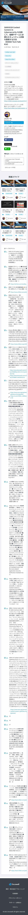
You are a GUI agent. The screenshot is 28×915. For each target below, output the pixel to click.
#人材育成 (8, 66)
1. (6, 252)
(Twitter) (9, 144)
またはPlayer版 (14, 146)
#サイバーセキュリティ (11, 63)
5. (6, 330)
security (20, 193)
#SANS (7, 74)
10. (7, 482)
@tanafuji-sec (7, 120)
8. (6, 401)
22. (7, 827)
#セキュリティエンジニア (12, 70)
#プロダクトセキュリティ (12, 77)
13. (7, 608)
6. (6, 347)
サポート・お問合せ (15, 902)
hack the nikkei (9, 193)
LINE (8, 149)
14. (7, 658)
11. (7, 506)
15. (7, 716)
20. (7, 786)
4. (6, 295)
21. (7, 803)
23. (7, 855)
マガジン (15, 907)
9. (6, 445)
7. (6, 381)
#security (8, 56)
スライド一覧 (9, 123)
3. (6, 287)
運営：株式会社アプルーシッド (15, 889)
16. (7, 720)
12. (7, 579)
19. (7, 753)
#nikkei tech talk (10, 52)
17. (7, 725)
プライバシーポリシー (15, 898)
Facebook (9, 139)
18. (7, 729)
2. (6, 267)
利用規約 (15, 893)
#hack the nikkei (10, 59)
